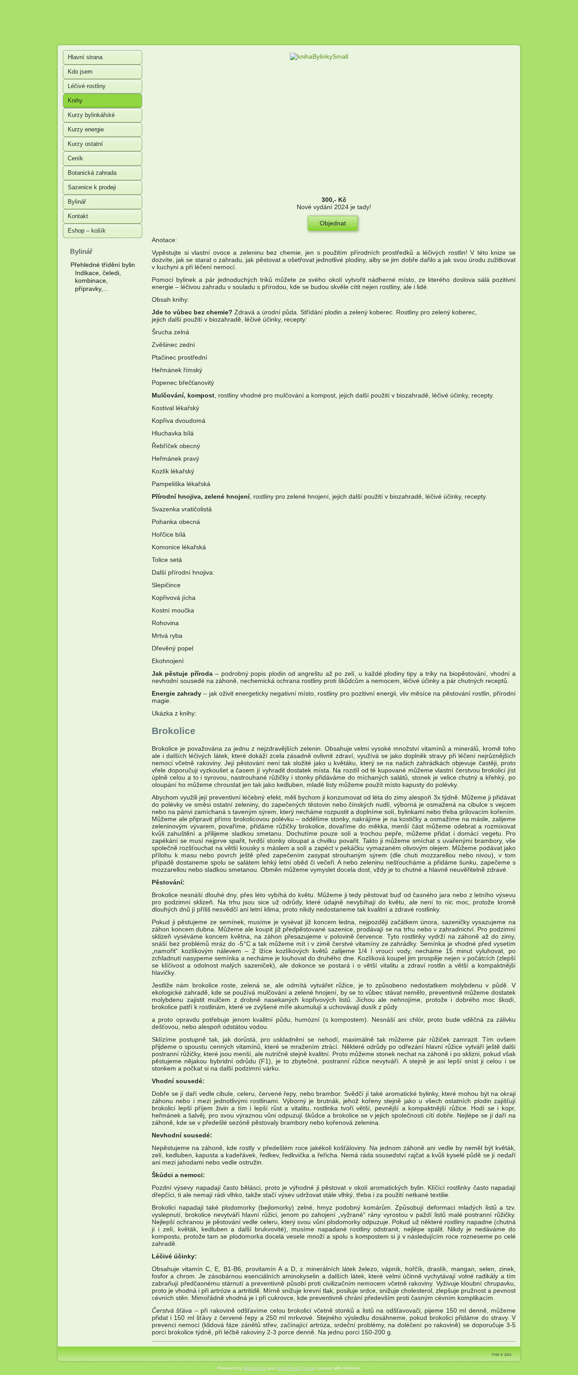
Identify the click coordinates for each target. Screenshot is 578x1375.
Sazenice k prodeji (92, 187)
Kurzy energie (86, 129)
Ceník (75, 158)
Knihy (75, 100)
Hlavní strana (85, 57)
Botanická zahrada (92, 172)
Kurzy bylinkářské (91, 115)
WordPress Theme (296, 1368)
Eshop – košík (87, 230)
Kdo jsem (80, 71)
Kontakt (78, 216)
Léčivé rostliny (87, 86)
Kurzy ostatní (85, 143)
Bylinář (77, 201)
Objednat (333, 223)
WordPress (254, 1368)
